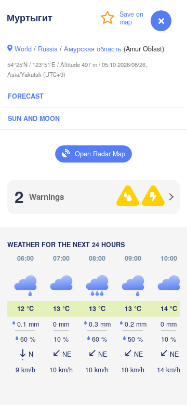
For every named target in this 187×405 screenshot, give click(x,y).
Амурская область (93, 48)
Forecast (26, 96)
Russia (48, 48)
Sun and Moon (34, 118)
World (23, 48)
